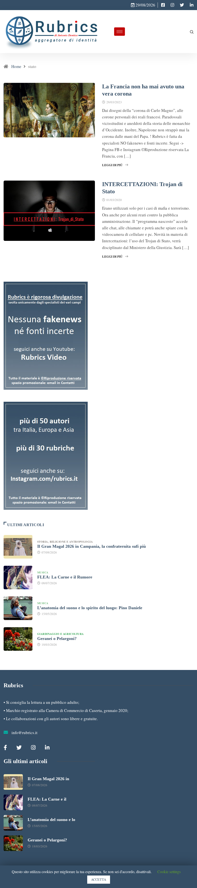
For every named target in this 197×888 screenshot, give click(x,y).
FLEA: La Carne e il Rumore (64, 577)
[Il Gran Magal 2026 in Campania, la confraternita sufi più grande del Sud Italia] (18, 547)
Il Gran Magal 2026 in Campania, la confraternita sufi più (91, 546)
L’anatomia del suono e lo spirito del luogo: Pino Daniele (89, 607)
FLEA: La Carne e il (47, 799)
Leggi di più (112, 165)
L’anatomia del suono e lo (51, 819)
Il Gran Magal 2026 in (48, 778)
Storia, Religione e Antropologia (65, 542)
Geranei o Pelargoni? (57, 638)
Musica (43, 572)
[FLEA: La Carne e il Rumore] (18, 577)
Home (16, 66)
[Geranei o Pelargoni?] (18, 639)
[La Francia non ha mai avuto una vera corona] (163, 5)
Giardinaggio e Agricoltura (60, 634)
